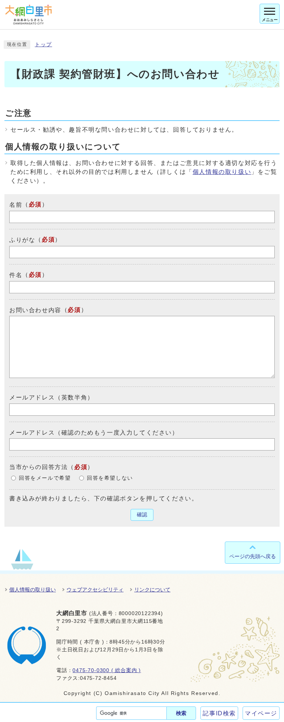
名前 (15, 205)
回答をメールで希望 (45, 478)
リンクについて (152, 590)
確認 (142, 514)
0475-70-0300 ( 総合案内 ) (106, 670)
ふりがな (22, 240)
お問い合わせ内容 (35, 310)
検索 (181, 713)
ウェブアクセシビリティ (95, 590)
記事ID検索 (219, 713)
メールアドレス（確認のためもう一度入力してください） (94, 432)
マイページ (261, 713)
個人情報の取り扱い (222, 172)
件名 (15, 275)
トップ (43, 44)
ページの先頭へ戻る (252, 556)
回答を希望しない (110, 478)
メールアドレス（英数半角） (51, 397)
